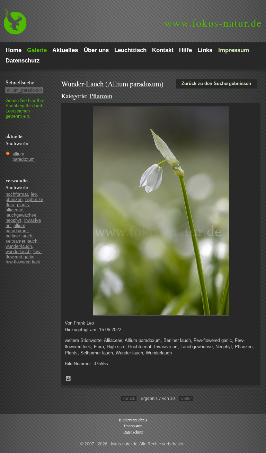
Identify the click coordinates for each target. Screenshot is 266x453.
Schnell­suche (20, 82)
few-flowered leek (23, 262)
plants (23, 204)
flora (10, 204)
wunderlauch (18, 251)
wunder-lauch (19, 246)
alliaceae (14, 209)
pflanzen (14, 199)
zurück (129, 398)
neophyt (13, 220)
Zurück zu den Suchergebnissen (216, 83)
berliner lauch (19, 235)
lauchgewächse (21, 215)
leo (34, 194)
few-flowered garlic (24, 254)
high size (34, 199)
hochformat (17, 194)
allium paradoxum (23, 156)
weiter (186, 398)
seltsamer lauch (21, 241)
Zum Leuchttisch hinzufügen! (68, 378)
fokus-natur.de (213, 22)
